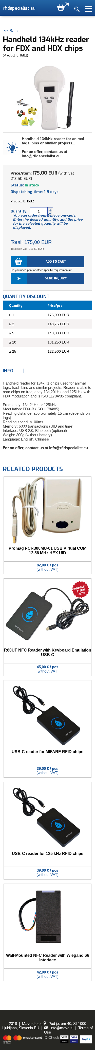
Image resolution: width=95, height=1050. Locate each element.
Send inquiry (56, 278)
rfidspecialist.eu (19, 8)
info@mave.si (61, 1028)
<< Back (11, 30)
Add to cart (56, 262)
